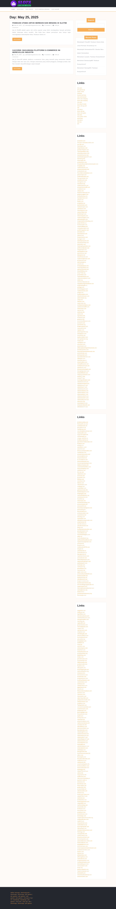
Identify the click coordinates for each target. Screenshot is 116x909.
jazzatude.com (81, 477)
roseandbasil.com (82, 532)
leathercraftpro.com (82, 337)
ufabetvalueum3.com (83, 735)
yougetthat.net (81, 203)
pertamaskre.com (82, 162)
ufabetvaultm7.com (82, 737)
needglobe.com (81, 342)
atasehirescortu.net (82, 256)
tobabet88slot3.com (82, 372)
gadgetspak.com (81, 710)
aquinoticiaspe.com (82, 219)
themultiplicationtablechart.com (85, 588)
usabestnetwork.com (82, 185)
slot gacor (55, 9)
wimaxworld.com (81, 506)
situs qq (79, 122)
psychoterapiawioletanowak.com (86, 351)
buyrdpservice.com (82, 198)
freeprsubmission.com (83, 801)
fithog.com (80, 527)
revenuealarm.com (82, 865)
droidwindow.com (82, 799)
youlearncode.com (82, 664)
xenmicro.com (81, 646)
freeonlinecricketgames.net (84, 507)
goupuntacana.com (82, 624)
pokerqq (79, 93)
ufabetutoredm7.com (82, 397)
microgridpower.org (82, 339)
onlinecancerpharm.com (83, 278)
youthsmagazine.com (83, 230)
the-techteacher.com (82, 839)
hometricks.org (81, 335)
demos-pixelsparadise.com (84, 450)
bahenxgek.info (81, 160)
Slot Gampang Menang (42, 9)
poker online (80, 91)
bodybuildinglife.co (82, 285)
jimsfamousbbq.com (82, 422)
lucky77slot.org (81, 273)
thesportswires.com (82, 237)
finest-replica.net (81, 785)
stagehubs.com (81, 610)
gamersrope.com (81, 174)
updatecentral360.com (83, 306)
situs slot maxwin (81, 97)
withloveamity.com (82, 662)
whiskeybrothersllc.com (83, 405)
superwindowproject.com (84, 561)
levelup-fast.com (81, 717)
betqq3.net (80, 548)
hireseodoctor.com (82, 714)
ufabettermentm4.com (83, 383)
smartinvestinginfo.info (83, 764)
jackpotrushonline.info (83, 169)
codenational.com (82, 858)
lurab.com (80, 867)
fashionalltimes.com (82, 842)
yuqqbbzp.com (81, 703)
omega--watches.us (82, 438)
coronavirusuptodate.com (84, 707)
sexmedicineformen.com (83, 356)
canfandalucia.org (82, 824)
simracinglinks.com (82, 456)
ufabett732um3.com (82, 771)
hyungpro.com (81, 239)
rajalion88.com (81, 623)
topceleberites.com (82, 730)
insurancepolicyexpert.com (84, 463)
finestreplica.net (81, 757)
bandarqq (16, 899)
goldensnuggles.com (82, 194)
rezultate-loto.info (82, 724)
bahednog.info (81, 158)
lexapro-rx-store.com (82, 581)
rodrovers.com (81, 694)
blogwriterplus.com (82, 148)
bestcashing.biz (81, 509)
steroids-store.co (81, 523)
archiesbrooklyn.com (82, 513)
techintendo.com (81, 676)
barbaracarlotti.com (82, 575)
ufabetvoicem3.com (82, 740)
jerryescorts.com (81, 260)
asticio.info (80, 314)
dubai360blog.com (82, 271)
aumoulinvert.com (82, 557)
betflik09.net (80, 642)
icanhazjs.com (81, 565)
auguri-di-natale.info (82, 434)
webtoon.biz (80, 235)
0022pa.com (80, 479)
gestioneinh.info (81, 787)
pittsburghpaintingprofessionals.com (87, 347)
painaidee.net (81, 231)
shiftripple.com (81, 358)
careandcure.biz (81, 328)
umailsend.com (81, 189)
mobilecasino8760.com (83, 547)
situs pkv (79, 88)
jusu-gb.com (80, 144)
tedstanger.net (81, 769)
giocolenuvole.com (82, 658)
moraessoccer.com (82, 497)
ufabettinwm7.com (82, 387)
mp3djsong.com (81, 429)
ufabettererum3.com (82, 381)
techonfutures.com (82, 814)
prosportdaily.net (81, 789)
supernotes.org (81, 303)
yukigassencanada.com (83, 699)
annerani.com (81, 475)
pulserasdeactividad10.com (84, 573)
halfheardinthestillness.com (84, 540)
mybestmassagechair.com (84, 541)
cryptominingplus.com (83, 217)
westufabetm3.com (82, 403)
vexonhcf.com (81, 449)
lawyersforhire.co (81, 223)
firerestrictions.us (81, 511)
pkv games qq (81, 89)
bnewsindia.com (81, 807)
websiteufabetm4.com (83, 746)
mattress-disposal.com (83, 281)
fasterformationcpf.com (83, 192)
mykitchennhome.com (83, 556)
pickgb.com (80, 292)
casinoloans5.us (81, 550)
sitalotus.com (80, 301)
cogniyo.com (80, 330)
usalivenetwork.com (82, 167)
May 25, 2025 (18, 25)
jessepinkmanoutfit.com (83, 187)
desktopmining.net (82, 577)
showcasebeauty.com (83, 461)
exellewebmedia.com (83, 176)
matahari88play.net (82, 226)
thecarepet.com (81, 146)
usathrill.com (80, 821)
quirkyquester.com (82, 355)
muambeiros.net (81, 515)
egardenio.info (81, 315)
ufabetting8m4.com (82, 732)
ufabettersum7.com (82, 385)
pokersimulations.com (83, 721)
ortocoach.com (81, 344)
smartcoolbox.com (82, 362)
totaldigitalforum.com (82, 844)
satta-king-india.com (82, 698)
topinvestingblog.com (83, 468)
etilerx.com (80, 755)
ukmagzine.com (81, 181)
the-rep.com (80, 472)
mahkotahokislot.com (83, 276)
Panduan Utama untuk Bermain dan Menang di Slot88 (39, 23)
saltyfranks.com (81, 474)
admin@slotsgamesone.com (32, 25)
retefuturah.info (81, 762)
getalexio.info (80, 319)
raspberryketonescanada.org (85, 817)
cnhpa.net (80, 299)
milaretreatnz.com (82, 484)
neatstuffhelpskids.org (83, 495)
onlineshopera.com (82, 648)
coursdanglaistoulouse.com (84, 431)
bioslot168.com (81, 873)
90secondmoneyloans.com (84, 691)
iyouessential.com (82, 660)
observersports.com (82, 215)
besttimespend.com (82, 326)
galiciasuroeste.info (82, 490)
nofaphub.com (81, 632)
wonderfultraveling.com (83, 502)
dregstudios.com (81, 493)
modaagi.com (81, 486)
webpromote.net (81, 522)
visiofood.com (81, 798)
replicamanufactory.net (83, 723)
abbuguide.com (81, 667)
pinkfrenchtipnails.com (83, 248)
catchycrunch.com (82, 630)
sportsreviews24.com (83, 269)
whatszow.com (81, 673)
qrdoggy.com (80, 287)
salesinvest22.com (82, 790)
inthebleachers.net (82, 579)
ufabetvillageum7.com (83, 739)
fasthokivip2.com (81, 214)
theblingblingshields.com (83, 246)
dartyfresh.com (81, 649)
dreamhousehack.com (83, 837)
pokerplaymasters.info (83, 153)
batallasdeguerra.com (83, 491)
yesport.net (80, 199)
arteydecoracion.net (82, 525)
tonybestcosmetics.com (83, 849)
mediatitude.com (81, 452)
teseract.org (80, 792)
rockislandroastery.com (83, 862)
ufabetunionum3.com (83, 733)
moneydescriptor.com (83, 228)
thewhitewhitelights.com (83, 534)
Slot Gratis (29, 9)
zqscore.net (80, 310)
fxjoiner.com (80, 853)
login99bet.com (81, 614)
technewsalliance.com (83, 765)
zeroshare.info (81, 481)
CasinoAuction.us (82, 552)
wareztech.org (81, 183)
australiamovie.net (82, 425)
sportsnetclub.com (82, 205)
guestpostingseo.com (83, 149)
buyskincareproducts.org (84, 582)
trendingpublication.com (83, 380)
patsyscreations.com (82, 635)
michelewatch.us (81, 436)
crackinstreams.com (82, 708)
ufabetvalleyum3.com (83, 399)
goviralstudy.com (81, 568)
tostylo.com (80, 201)
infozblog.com (81, 516)
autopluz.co (80, 445)
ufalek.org (80, 280)
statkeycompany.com (83, 465)
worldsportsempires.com (83, 305)
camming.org (80, 621)
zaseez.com (80, 628)
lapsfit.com (80, 715)
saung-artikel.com (82, 212)
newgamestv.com (82, 249)
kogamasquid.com (82, 586)
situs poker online (82, 116)
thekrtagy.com (81, 832)
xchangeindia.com (82, 833)
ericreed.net (80, 543)
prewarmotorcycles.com (83, 454)
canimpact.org (81, 566)
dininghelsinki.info (82, 751)
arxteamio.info (81, 317)
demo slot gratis (81, 113)
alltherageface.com (82, 856)
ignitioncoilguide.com (82, 869)
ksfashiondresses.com (83, 296)
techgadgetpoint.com (83, 265)
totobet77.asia (81, 376)
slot (78, 107)
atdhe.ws (79, 536)
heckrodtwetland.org (82, 538)
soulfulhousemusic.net (83, 365)
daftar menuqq (15, 892)
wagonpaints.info (81, 774)
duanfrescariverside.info (83, 753)
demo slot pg (80, 111)
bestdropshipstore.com (83, 680)
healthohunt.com (81, 760)
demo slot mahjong (82, 98)
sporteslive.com (81, 244)
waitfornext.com (81, 776)
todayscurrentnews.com (83, 374)
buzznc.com (80, 851)
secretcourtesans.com (83, 616)
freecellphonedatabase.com (84, 173)
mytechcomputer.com (83, 871)
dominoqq (80, 118)
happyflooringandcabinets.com (85, 283)
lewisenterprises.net (82, 651)
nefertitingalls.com (82, 633)
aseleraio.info (80, 312)
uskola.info (80, 773)
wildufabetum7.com (82, 406)
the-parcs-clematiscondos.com (85, 142)
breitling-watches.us (82, 440)
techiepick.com (81, 808)
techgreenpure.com (82, 678)
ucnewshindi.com (82, 171)
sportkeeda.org (81, 324)
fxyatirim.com (80, 666)
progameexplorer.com (83, 860)
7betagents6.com (82, 705)
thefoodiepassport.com (83, 559)
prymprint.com (81, 322)
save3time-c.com (81, 447)
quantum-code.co (82, 780)
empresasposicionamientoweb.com (86, 848)
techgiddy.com (81, 165)
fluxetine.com (80, 545)
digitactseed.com (81, 687)
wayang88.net (81, 744)
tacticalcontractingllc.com (84, 369)
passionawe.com (81, 346)
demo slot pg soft (82, 105)
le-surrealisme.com (82, 459)
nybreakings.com (81, 828)
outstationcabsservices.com (84, 830)
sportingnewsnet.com (83, 240)
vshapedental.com (82, 823)
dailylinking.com (81, 655)
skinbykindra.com (82, 855)
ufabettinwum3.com (82, 389)
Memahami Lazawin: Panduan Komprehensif (91, 56)
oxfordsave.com (81, 208)
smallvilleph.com (81, 488)
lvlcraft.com (80, 689)
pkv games (28, 894)
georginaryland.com (82, 531)
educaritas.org (81, 639)
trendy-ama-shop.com (83, 794)
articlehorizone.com (82, 701)
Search (91, 20)
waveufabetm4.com (82, 742)
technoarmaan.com (82, 846)
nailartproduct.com (82, 685)
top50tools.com (81, 470)
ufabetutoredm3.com (82, 396)
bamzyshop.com (81, 810)
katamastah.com (81, 308)
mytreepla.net (81, 719)
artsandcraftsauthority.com (84, 874)
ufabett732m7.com (82, 796)
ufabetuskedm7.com (82, 394)
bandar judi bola (81, 95)
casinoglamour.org (82, 590)
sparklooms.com (81, 367)
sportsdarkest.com (82, 233)
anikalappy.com (81, 749)
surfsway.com (81, 683)
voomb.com (80, 264)
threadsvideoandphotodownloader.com (87, 164)
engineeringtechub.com (83, 258)
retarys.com (80, 190)
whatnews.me (81, 782)
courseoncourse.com (83, 155)
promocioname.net (82, 504)
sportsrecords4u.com (83, 728)
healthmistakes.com (82, 294)
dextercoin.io (80, 591)
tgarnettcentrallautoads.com (84, 441)
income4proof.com (82, 637)
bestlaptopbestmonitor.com (84, 529)
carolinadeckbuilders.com (84, 466)
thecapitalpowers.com (83, 371)
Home (13, 9)
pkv (78, 123)
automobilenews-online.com (84, 840)
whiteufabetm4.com (82, 748)
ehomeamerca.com (82, 674)
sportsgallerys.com (82, 251)
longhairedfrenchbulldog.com (85, 221)
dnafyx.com (80, 657)
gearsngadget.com (82, 712)
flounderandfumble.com (83, 758)
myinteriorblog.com (82, 805)
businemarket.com (82, 224)
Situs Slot (20, 9)
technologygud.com (82, 289)
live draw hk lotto (81, 104)
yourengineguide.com (83, 826)
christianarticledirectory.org (84, 593)
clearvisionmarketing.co (83, 778)
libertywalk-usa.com (82, 424)
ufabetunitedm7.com (82, 392)
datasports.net (81, 255)
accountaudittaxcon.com (83, 321)
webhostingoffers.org (83, 671)
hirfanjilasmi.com (81, 333)
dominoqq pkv (25, 892)
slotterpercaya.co (82, 360)
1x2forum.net (80, 612)
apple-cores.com (81, 572)
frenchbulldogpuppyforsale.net (85, 584)
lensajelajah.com (81, 641)
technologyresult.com (83, 669)
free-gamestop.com (82, 178)
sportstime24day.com (83, 242)
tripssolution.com (81, 696)
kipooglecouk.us (81, 554)
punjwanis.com (81, 140)
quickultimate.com (82, 353)
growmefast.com (81, 274)
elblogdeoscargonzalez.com (84, 520)
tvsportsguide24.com (82, 267)
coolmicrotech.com (82, 835)
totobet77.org (80, 378)
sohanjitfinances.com (83, 364)
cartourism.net (81, 570)
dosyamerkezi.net (82, 457)
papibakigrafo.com (82, 563)
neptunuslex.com (81, 432)
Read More (18, 40)
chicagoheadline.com (83, 619)
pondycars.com (81, 812)
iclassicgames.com (82, 210)
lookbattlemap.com (82, 196)
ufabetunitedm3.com (82, 390)
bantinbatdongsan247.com (84, 156)
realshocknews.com (82, 290)
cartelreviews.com (82, 682)
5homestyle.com (81, 595)
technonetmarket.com (83, 767)
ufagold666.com (81, 803)
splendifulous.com (82, 726)
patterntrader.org (81, 297)
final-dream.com (81, 783)
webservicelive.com (82, 876)
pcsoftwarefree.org (82, 653)
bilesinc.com (80, 482)
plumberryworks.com (82, 349)
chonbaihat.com (81, 518)
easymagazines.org (82, 331)
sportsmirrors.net (81, 253)
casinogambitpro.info (82, 151)
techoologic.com (81, 815)
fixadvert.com (80, 443)
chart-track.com (81, 500)
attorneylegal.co (81, 262)
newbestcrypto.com (82, 206)
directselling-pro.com (82, 864)
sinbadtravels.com (82, 180)
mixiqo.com (80, 340)
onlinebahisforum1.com (83, 617)
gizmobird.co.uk (81, 427)
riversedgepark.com (82, 626)
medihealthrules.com (82, 819)
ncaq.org (79, 644)
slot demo (80, 109)
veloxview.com (81, 401)
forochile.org (80, 499)
